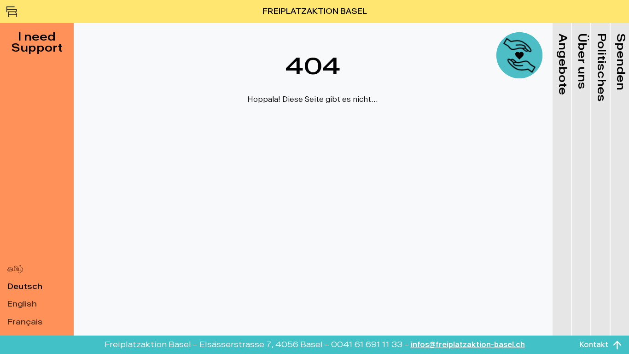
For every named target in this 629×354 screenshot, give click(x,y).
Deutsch (24, 287)
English (22, 304)
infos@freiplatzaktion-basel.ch (468, 345)
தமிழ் (15, 269)
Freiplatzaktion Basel (314, 11)
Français (25, 322)
